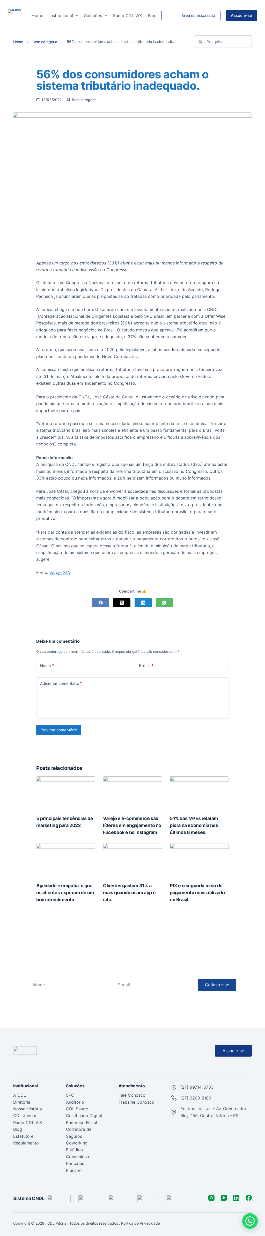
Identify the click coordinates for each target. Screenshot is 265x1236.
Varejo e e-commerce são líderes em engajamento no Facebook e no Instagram (132, 825)
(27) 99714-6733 (197, 1087)
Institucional (61, 15)
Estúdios (74, 1149)
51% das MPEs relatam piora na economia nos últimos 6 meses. (194, 825)
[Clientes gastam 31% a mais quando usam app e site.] (132, 860)
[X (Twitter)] (121, 602)
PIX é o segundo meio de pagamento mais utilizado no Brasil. (197, 892)
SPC (70, 1095)
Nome (47, 665)
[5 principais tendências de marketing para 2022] (65, 792)
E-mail (146, 665)
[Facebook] (100, 602)
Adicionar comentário (61, 683)
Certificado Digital (84, 1115)
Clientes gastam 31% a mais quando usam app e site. (129, 892)
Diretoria (21, 1102)
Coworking (76, 1143)
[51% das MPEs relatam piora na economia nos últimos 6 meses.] (199, 792)
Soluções (93, 15)
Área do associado (198, 15)
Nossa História (27, 1108)
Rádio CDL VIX (127, 15)
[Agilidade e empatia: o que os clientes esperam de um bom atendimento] (65, 860)
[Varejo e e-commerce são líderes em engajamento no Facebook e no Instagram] (132, 792)
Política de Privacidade (141, 1223)
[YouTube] (224, 1198)
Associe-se (241, 15)
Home (37, 15)
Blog (152, 15)
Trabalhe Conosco (136, 1102)
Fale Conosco (132, 1095)
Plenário (74, 1170)
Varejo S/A (59, 572)
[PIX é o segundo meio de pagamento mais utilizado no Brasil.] (199, 860)
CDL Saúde (77, 1108)
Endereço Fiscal (81, 1122)
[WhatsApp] (164, 602)
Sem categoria (45, 42)
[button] (250, 1221)
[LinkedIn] (143, 602)
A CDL (19, 1095)
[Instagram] (211, 1198)
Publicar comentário (58, 729)
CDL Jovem (24, 1115)
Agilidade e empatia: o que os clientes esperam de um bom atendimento (65, 892)
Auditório (75, 1102)
